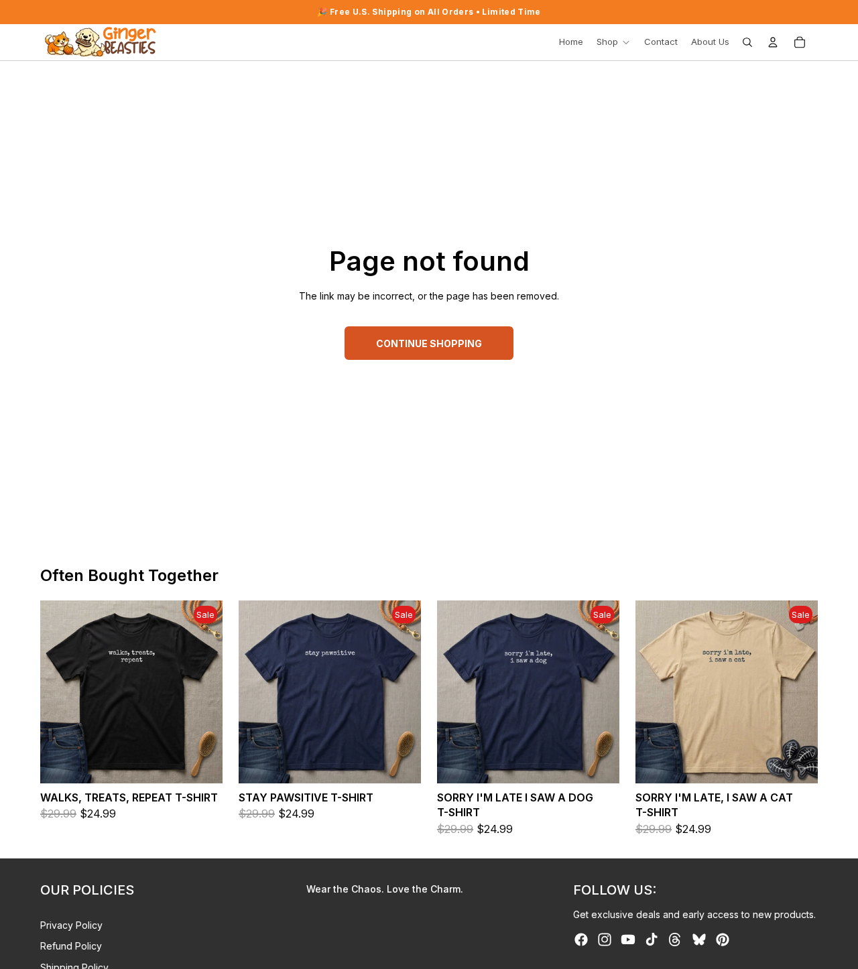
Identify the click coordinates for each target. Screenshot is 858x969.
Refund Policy (71, 946)
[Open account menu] (773, 42)
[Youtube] (628, 939)
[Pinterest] (723, 939)
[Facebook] (581, 939)
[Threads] (675, 939)
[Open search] (747, 42)
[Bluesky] (699, 939)
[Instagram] (605, 939)
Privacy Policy (71, 925)
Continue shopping (429, 343)
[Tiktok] (652, 939)
